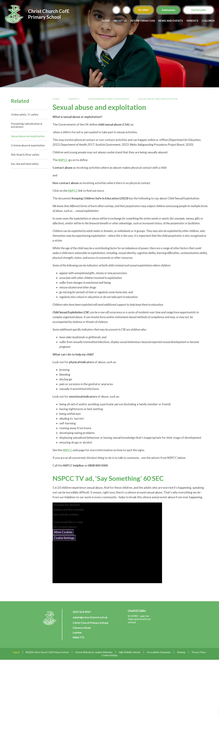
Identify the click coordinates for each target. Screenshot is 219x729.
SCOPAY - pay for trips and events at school (139, 619)
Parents (74, 99)
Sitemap (181, 652)
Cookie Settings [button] (110, 655)
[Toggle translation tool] (126, 10)
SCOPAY (143, 9)
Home (56, 99)
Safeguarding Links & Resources (108, 99)
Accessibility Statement (159, 652)
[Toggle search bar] (116, 10)
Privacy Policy (199, 652)
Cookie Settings (64, 538)
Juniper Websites (103, 652)
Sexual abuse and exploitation (157, 99)
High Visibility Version (129, 652)
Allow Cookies (63, 532)
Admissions (168, 9)
